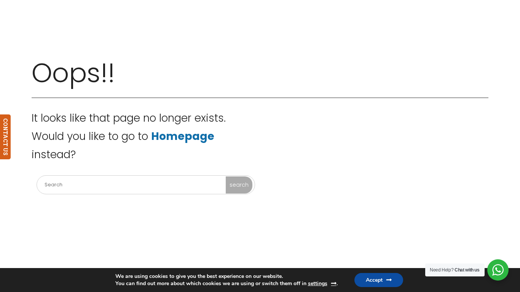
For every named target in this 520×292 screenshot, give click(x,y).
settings (317, 283)
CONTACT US (5, 137)
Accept (374, 280)
